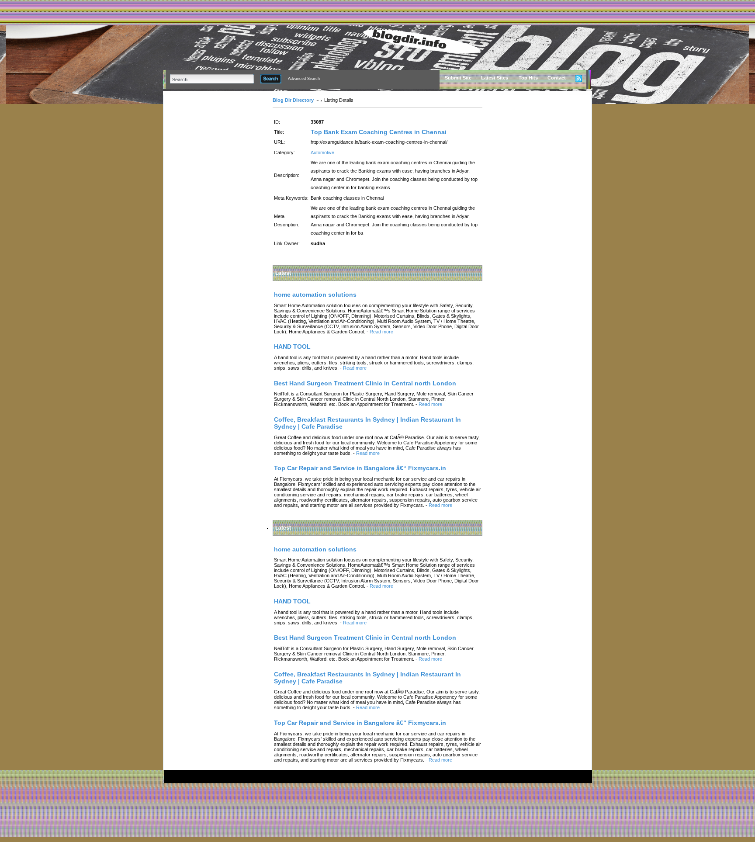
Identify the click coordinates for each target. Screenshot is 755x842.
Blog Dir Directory (293, 100)
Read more (381, 331)
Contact (556, 77)
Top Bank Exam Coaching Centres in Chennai (379, 131)
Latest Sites (494, 77)
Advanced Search (304, 78)
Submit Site (458, 77)
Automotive (322, 152)
